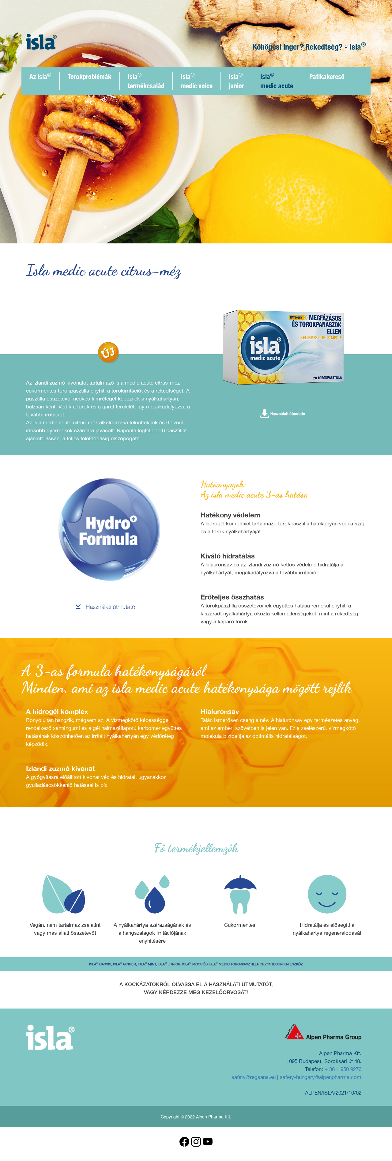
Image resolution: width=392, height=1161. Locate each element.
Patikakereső (327, 77)
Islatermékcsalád (146, 81)
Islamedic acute (276, 81)
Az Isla (40, 76)
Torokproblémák (89, 77)
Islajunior (236, 81)
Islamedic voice (197, 81)
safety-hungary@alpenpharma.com (320, 1077)
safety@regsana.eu (254, 1077)
